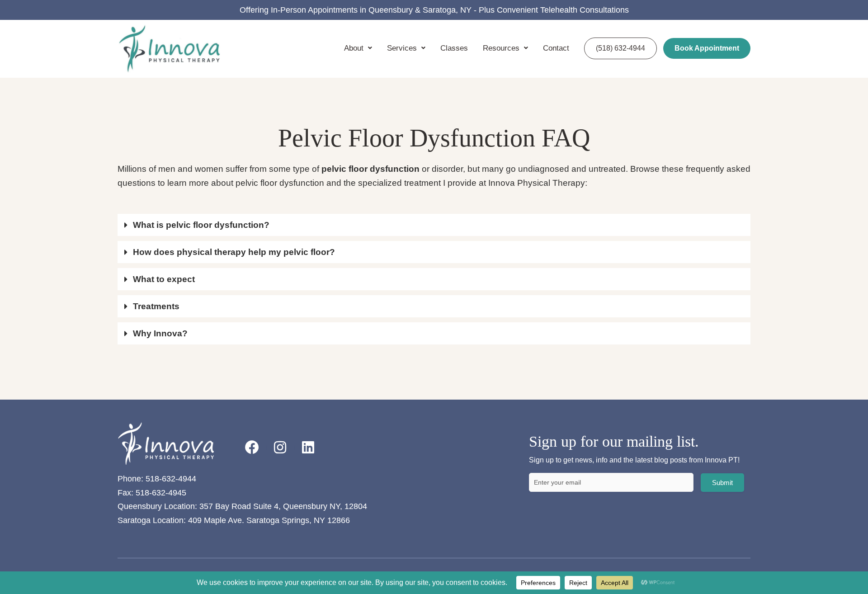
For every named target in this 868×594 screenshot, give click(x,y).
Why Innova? (160, 333)
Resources (501, 48)
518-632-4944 (171, 478)
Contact (556, 48)
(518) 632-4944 (620, 48)
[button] (434, 225)
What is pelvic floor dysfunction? (201, 225)
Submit (722, 482)
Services (402, 48)
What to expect (164, 279)
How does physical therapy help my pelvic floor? (234, 252)
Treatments (156, 306)
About (353, 48)
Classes (454, 48)
